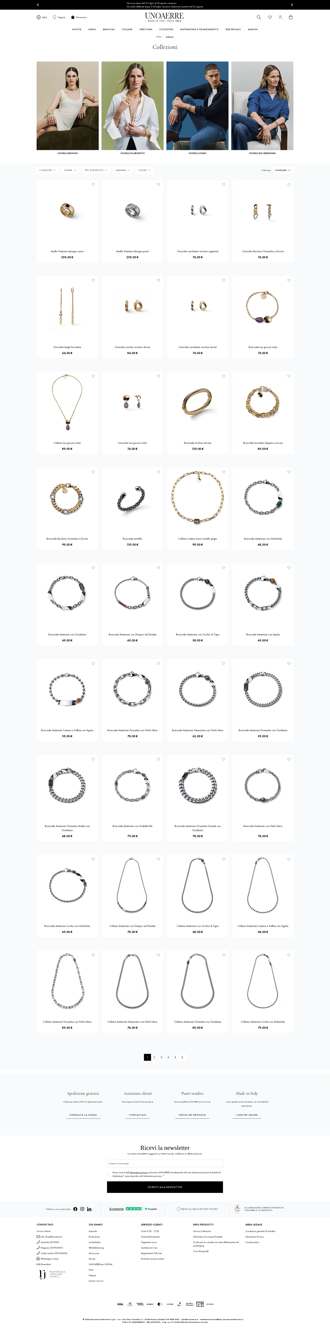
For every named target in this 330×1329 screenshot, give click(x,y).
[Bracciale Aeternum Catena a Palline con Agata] (67, 689)
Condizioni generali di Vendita (260, 1231)
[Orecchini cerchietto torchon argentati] (197, 210)
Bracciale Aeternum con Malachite (263, 538)
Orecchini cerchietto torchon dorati (198, 347)
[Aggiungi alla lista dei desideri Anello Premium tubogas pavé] (158, 184)
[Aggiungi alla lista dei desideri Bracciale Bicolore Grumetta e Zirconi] (93, 472)
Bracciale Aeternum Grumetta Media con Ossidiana (67, 828)
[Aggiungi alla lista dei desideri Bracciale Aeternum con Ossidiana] (93, 568)
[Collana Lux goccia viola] (67, 402)
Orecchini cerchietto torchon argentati (197, 251)
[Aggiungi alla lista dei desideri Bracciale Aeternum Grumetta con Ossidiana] (289, 663)
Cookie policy (252, 1242)
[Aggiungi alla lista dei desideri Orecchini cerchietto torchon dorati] (224, 280)
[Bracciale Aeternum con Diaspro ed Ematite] (132, 593)
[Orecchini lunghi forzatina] (67, 306)
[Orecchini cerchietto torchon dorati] (197, 306)
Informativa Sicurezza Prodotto (208, 1236)
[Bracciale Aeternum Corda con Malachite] (67, 885)
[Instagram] (82, 1209)
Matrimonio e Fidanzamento (199, 29)
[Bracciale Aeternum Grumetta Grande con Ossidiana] (197, 785)
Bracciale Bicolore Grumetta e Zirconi (67, 538)
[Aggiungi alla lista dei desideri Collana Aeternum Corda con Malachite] (289, 955)
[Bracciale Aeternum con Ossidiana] (67, 593)
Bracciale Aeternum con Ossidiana (67, 634)
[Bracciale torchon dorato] (197, 402)
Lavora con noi (96, 1280)
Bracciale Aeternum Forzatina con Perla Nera (132, 730)
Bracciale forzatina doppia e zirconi (263, 443)
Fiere (91, 1269)
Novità (76, 29)
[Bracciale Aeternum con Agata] (262, 593)
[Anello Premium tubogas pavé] (132, 210)
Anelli (92, 29)
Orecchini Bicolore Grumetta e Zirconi (263, 251)
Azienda (93, 1231)
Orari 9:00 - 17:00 (150, 1231)
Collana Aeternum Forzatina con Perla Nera (67, 1022)
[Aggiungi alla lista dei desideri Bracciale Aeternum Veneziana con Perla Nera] (224, 663)
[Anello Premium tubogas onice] (67, 210)
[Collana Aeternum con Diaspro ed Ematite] (132, 885)
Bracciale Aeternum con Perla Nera (262, 826)
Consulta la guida (83, 1114)
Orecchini (145, 29)
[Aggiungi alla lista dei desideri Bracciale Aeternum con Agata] (289, 568)
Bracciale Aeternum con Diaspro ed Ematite (132, 634)
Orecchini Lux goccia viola (132, 443)
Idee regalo (233, 29)
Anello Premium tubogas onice (67, 251)
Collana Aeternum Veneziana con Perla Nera (132, 1022)
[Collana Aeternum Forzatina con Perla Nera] (67, 980)
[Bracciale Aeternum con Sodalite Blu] (132, 785)
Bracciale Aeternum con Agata (263, 634)
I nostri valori (247, 1114)
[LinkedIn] (89, 1209)
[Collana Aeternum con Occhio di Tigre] (197, 885)
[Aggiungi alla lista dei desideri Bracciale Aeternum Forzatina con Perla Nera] (158, 663)
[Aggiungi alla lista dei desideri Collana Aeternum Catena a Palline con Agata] (289, 859)
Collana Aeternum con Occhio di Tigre (198, 926)
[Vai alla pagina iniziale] (165, 17)
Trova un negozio (192, 1114)
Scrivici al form (44, 1231)
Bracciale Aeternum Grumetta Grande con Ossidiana (197, 828)
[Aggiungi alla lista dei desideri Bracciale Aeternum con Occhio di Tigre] (224, 568)
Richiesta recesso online (152, 1258)
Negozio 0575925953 (52, 1247)
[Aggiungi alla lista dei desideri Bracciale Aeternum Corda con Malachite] (93, 859)
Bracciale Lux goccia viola (263, 347)
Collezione (45, 170)
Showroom (94, 1253)
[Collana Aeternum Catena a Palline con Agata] (262, 885)
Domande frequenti (150, 1236)
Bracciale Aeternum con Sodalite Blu (132, 826)
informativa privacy (139, 1172)
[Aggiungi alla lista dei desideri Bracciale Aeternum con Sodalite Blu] (158, 759)
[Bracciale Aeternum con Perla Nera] (262, 785)
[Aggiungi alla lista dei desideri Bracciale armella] (158, 472)
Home (158, 36)
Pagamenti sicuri (149, 1242)
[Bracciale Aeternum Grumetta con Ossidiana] (262, 689)
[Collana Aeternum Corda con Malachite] (262, 980)
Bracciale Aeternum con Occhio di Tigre (197, 634)
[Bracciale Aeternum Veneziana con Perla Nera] (197, 689)
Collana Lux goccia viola (67, 443)
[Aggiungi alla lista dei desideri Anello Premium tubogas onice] (93, 184)
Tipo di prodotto (94, 170)
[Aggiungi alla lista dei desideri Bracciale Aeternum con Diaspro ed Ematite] (158, 568)
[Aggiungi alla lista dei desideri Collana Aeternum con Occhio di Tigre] (224, 859)
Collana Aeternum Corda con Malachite (263, 1022)
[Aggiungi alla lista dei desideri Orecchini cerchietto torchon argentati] (224, 184)
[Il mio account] (280, 17)
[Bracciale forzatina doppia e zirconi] (262, 402)
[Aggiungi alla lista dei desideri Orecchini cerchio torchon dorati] (158, 280)
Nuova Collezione (202, 1231)
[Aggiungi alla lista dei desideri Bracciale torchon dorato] (224, 376)
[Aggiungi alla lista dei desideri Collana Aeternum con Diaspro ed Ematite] (158, 859)
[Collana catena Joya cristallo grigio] (197, 497)
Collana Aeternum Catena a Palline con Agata (262, 926)
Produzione (94, 1236)
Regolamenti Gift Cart (151, 1253)
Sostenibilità (94, 1242)
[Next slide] (291, 4)
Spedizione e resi (149, 1247)
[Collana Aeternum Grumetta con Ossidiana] (197, 980)
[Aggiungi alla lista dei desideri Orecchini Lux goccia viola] (158, 376)
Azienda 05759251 (50, 1242)
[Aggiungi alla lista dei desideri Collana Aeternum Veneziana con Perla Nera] (158, 955)
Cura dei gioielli (201, 1251)
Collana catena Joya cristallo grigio (197, 538)
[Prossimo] (182, 1057)
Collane (127, 29)
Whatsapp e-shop (50, 1258)
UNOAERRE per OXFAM (100, 1264)
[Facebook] (75, 1209)
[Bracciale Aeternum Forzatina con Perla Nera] (132, 689)
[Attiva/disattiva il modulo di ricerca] (259, 17)
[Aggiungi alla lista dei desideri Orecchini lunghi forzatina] (93, 280)
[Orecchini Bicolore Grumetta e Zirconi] (262, 210)
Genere (68, 170)
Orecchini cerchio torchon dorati (132, 347)
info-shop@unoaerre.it (51, 1236)
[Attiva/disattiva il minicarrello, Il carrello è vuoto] (290, 17)
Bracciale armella (132, 538)
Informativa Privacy (254, 1236)
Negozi (92, 1275)
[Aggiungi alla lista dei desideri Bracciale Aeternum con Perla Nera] (289, 759)
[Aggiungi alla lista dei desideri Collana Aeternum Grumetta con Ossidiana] (224, 955)
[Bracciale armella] (132, 497)
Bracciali (109, 29)
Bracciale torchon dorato (197, 443)
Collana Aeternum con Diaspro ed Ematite (132, 926)
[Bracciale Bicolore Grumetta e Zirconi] (67, 497)
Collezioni (166, 29)
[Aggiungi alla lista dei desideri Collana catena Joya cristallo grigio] (224, 472)
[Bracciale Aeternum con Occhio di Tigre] (197, 593)
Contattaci (138, 1114)
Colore (142, 170)
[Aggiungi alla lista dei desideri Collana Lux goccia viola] (93, 376)
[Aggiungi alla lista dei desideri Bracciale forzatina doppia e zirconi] (289, 376)
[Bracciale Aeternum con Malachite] (262, 497)
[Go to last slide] (38, 4)
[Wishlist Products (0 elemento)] (270, 17)
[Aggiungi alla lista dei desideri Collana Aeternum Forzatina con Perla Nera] (93, 955)
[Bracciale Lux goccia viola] (262, 306)
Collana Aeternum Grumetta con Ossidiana (197, 1022)
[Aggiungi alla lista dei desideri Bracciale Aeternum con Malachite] (289, 472)
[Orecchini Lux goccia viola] (132, 402)
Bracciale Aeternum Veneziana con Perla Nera (197, 730)
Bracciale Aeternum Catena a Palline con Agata (67, 730)
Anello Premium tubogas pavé (132, 251)
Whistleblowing (96, 1247)
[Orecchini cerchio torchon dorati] (132, 306)
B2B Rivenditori (44, 1264)
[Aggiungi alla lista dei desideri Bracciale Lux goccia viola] (289, 280)
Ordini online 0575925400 (54, 1253)
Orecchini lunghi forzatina (67, 347)
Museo (92, 1258)
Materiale (121, 170)
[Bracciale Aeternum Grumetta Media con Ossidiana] (67, 785)
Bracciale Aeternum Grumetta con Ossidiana (263, 730)
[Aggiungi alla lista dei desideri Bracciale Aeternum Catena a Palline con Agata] (93, 663)
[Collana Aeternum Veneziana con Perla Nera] (132, 980)
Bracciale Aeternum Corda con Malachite (67, 926)
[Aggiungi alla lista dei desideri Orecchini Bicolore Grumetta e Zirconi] (289, 184)
